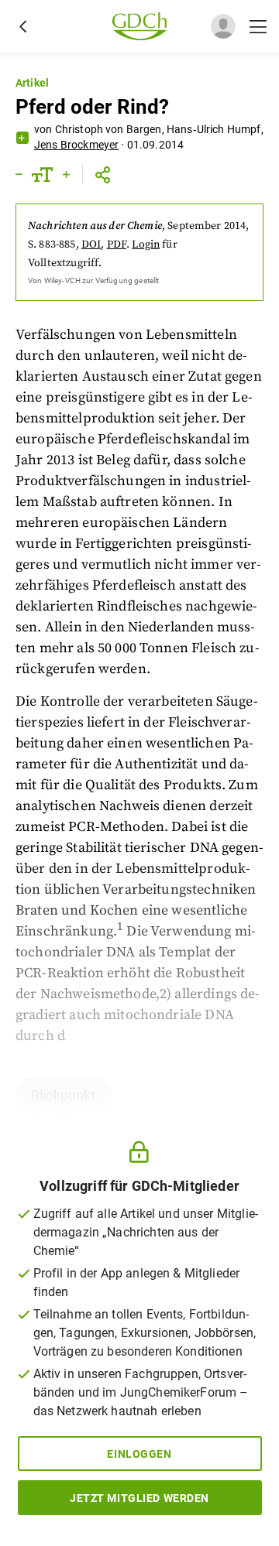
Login (146, 244)
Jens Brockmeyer (76, 145)
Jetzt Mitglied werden (139, 1498)
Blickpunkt (63, 1095)
